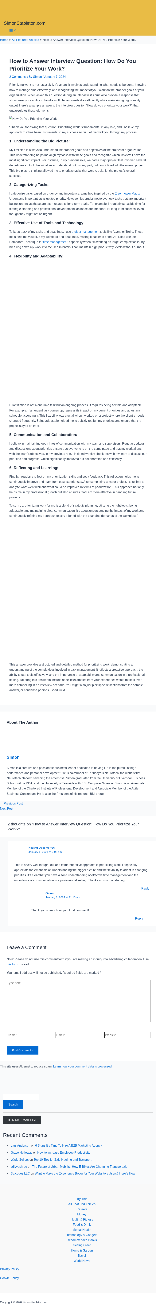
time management (55, 242)
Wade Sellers (20, 1159)
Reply (145, 888)
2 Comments (17, 76)
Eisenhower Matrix (127, 193)
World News (82, 1260)
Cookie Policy (9, 1278)
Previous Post (11, 803)
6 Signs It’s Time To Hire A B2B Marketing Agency (68, 1145)
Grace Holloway (21, 1152)
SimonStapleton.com (24, 23)
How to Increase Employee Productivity (63, 1152)
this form (12, 964)
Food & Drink (82, 1224)
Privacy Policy (9, 1269)
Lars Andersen (20, 1145)
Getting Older (82, 1245)
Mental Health (81, 1229)
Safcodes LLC (20, 1173)
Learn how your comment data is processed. (82, 1066)
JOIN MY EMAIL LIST (22, 1120)
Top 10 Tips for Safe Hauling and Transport (62, 1159)
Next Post (8, 808)
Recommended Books (82, 1240)
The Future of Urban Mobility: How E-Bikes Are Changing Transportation (80, 1166)
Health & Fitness (82, 1219)
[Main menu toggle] (13, 31)
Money (81, 1214)
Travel (82, 1255)
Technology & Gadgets (82, 1235)
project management (85, 231)
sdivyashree (19, 1166)
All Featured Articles (82, 1204)
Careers (81, 1209)
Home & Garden (82, 1250)
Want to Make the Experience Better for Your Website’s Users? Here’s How (85, 1173)
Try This (81, 1199)
